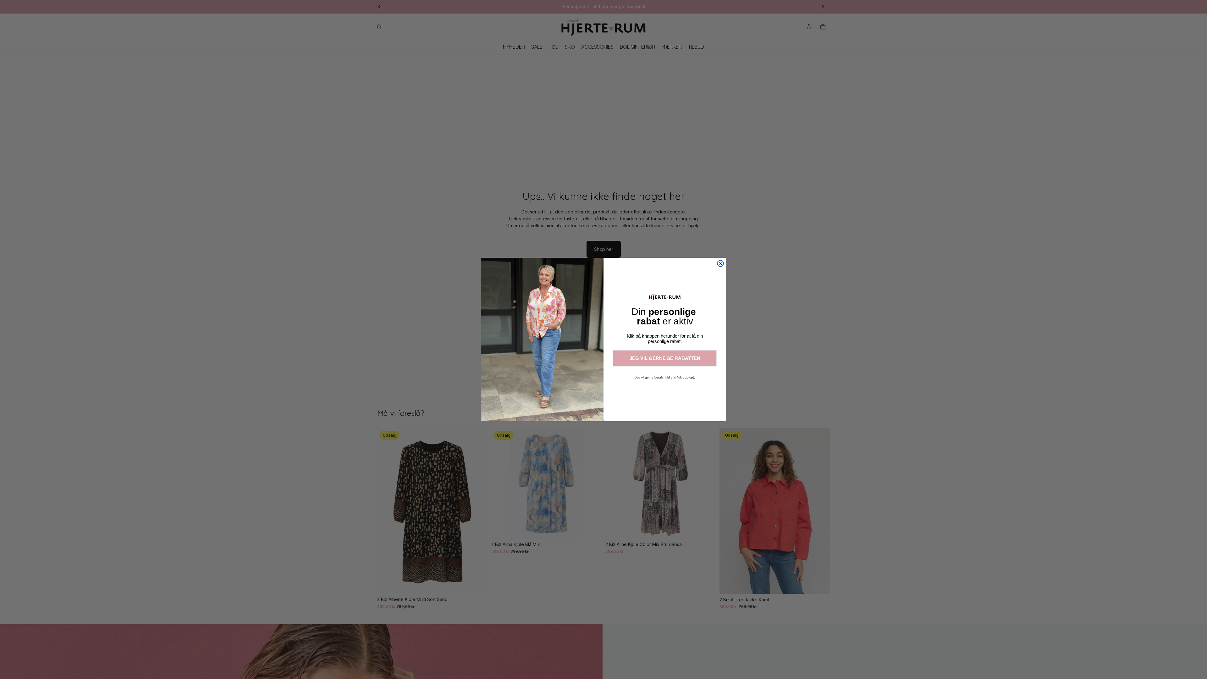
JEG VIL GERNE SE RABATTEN (665, 358)
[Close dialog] (720, 263)
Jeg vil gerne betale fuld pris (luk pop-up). (665, 377)
